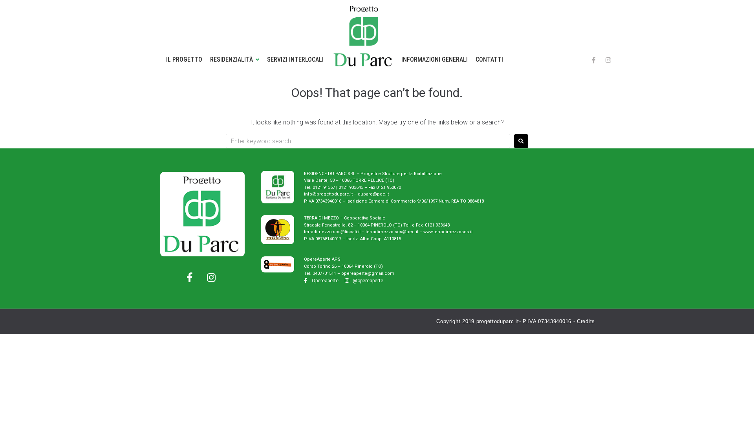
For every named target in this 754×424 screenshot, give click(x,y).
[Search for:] (368, 141)
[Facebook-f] (593, 60)
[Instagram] (608, 60)
